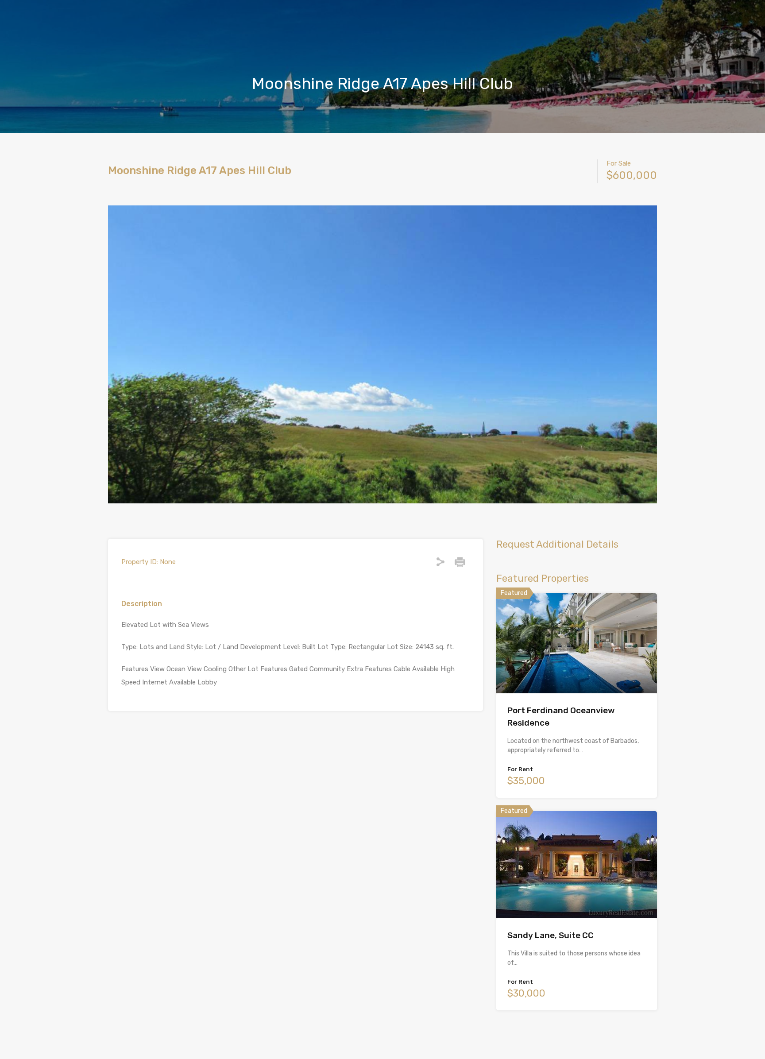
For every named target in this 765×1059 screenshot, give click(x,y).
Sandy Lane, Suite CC (550, 935)
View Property (577, 673)
